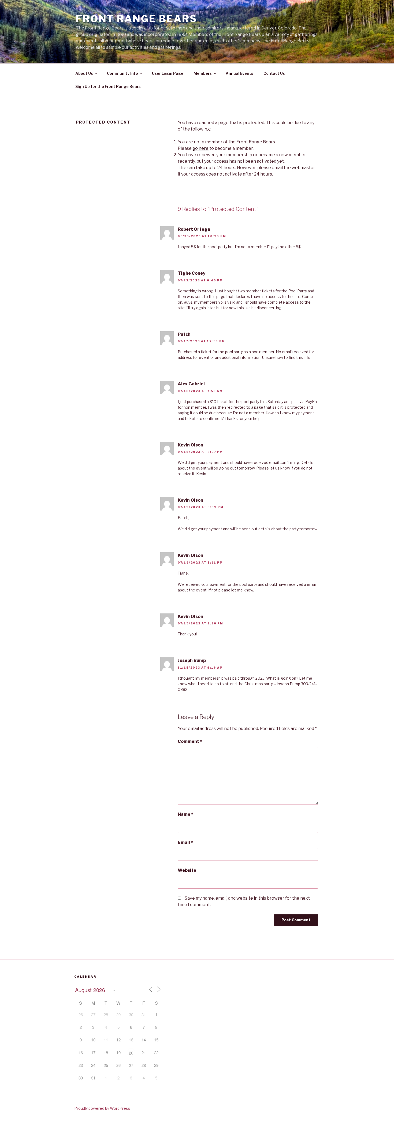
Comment (190, 741)
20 (131, 1053)
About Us (84, 73)
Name (185, 814)
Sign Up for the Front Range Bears (108, 86)
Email (185, 842)
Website (187, 870)
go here (200, 148)
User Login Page (167, 73)
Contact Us (274, 73)
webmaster (303, 167)
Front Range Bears (136, 19)
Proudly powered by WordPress (102, 1108)
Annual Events (239, 73)
